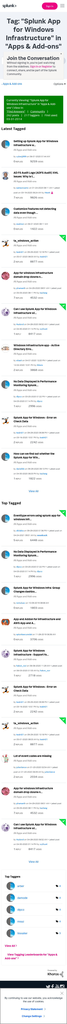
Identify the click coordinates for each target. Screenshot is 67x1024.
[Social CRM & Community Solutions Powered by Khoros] (55, 973)
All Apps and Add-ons (25, 149)
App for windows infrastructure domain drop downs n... (33, 274)
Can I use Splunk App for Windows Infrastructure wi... (35, 311)
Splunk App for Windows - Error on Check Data (35, 419)
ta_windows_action (26, 240)
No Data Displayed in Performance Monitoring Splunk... (35, 383)
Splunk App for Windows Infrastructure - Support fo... (31, 652)
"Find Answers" (16, 111)
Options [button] (57, 84)
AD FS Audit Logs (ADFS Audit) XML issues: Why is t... (36, 174)
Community (37, 111)
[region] (33, 1006)
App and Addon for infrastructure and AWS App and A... (37, 621)
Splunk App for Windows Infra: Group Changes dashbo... (37, 589)
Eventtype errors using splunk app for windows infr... (37, 517)
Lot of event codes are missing (33, 756)
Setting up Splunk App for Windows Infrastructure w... (36, 143)
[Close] (62, 993)
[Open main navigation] (62, 5)
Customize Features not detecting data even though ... (35, 210)
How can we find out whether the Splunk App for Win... (34, 455)
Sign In (49, 6)
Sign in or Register (41, 66)
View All (33, 491)
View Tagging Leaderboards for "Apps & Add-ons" (31, 956)
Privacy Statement (32, 1009)
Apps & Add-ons (12, 83)
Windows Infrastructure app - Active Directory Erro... (36, 347)
